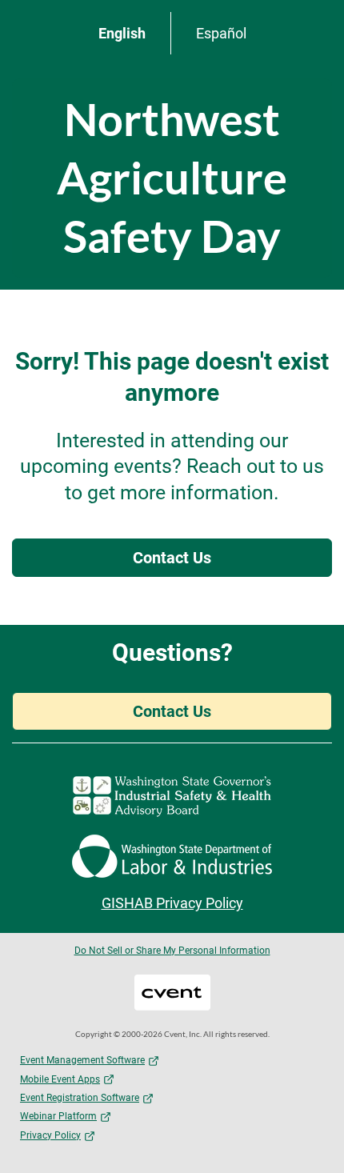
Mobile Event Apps (60, 1079)
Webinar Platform (58, 1116)
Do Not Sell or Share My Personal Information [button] (172, 950)
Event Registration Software (79, 1097)
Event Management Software (82, 1060)
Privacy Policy (50, 1135)
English (122, 33)
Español (221, 33)
